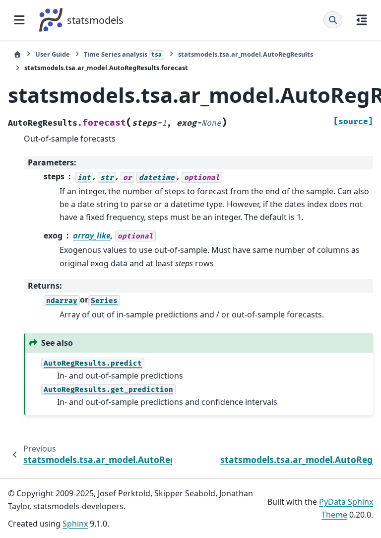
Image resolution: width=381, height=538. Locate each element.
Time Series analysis (123, 54)
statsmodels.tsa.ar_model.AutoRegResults (245, 54)
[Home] (17, 54)
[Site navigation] (19, 19)
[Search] (332, 19)
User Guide (52, 54)
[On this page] (361, 19)
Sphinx (75, 523)
